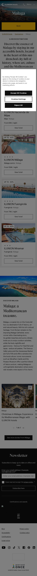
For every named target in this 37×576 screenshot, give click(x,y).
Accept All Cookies (19, 93)
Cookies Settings (18, 99)
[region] (18, 90)
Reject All (18, 105)
